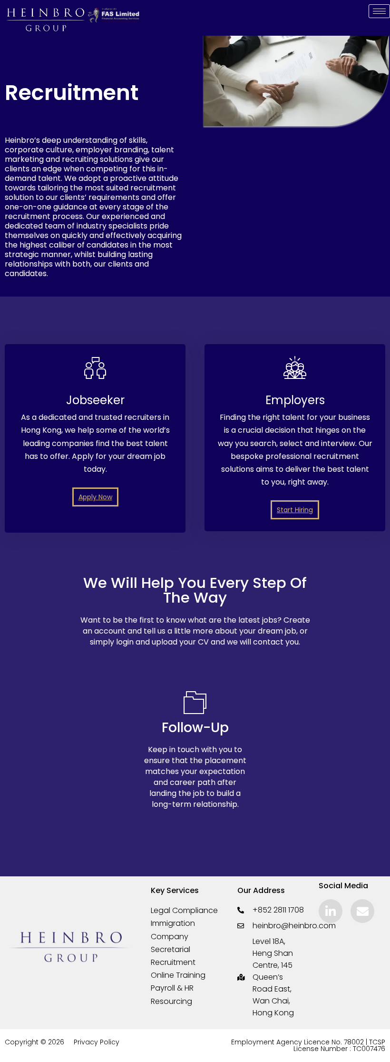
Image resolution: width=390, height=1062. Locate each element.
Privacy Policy (96, 1042)
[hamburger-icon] (379, 11)
